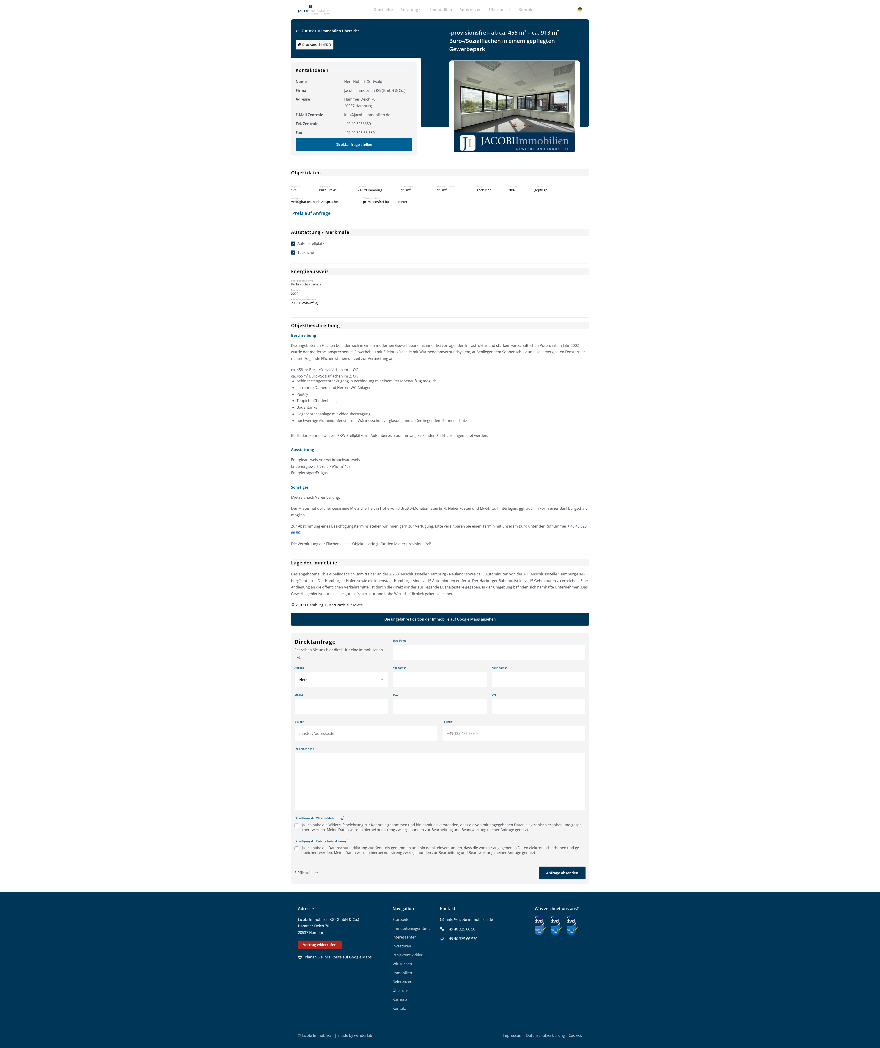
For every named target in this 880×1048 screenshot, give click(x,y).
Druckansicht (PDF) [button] (316, 44)
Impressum (512, 1035)
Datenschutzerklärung (347, 847)
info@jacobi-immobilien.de (367, 114)
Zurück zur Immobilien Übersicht (330, 31)
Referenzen (470, 9)
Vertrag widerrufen (319, 944)
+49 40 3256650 (357, 123)
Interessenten (405, 937)
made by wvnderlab (355, 1035)
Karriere (400, 999)
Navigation (403, 908)
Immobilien (441, 9)
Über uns (498, 9)
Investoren (402, 946)
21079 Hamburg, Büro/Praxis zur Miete (329, 604)
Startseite (383, 9)
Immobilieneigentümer (412, 928)
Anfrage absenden (562, 873)
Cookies (575, 1035)
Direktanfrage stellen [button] (354, 144)
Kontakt (526, 9)
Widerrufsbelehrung (345, 824)
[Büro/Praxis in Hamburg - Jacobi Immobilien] (314, 11)
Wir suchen (402, 963)
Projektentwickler (408, 955)
